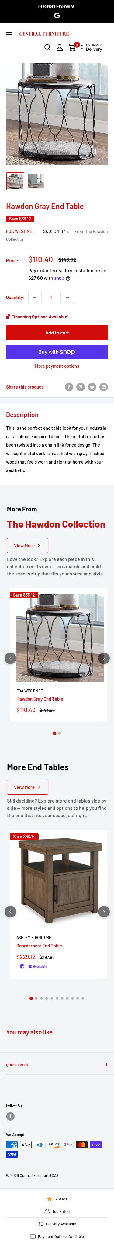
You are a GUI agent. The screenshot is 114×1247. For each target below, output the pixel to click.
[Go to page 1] (54, 733)
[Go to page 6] (57, 998)
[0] (72, 47)
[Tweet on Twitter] (92, 386)
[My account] (60, 47)
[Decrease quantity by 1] (35, 297)
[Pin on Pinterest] (80, 386)
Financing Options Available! (40, 316)
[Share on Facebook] (69, 386)
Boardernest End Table (39, 945)
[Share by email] (103, 386)
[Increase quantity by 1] (67, 297)
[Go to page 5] (51, 998)
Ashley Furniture (33, 937)
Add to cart (57, 332)
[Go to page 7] (62, 998)
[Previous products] (10, 658)
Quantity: (15, 297)
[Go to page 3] (41, 998)
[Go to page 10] (77, 998)
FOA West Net (20, 231)
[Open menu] (9, 34)
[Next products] (104, 658)
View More (24, 545)
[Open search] (47, 47)
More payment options (57, 366)
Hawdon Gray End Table (39, 699)
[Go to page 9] (72, 998)
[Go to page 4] (46, 998)
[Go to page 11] (82, 998)
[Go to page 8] (67, 998)
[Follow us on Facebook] (10, 1116)
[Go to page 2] (59, 733)
